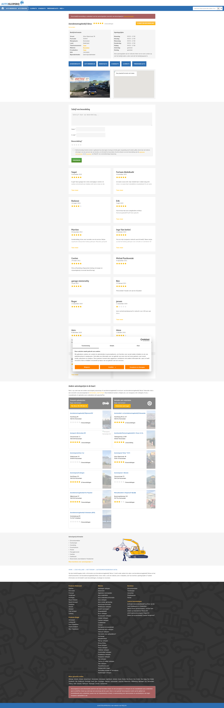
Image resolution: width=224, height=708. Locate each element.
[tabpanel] (90, 84)
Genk (92, 681)
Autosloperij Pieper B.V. (142, 613)
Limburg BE (72, 622)
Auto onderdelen (11, 8)
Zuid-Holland (79, 569)
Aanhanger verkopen (104, 588)
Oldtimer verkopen (103, 650)
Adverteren (101, 591)
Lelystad (120, 681)
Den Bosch (129, 679)
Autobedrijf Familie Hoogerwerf (145, 615)
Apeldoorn (109, 679)
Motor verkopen (102, 647)
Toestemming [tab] (86, 345)
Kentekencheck (102, 638)
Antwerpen (72, 620)
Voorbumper (73, 543)
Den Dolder (136, 679)
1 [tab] (90, 94)
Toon (84, 45)
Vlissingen (92, 683)
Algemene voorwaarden (105, 593)
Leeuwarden (114, 681)
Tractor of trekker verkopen (106, 661)
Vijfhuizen (85, 683)
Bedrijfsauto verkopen (104, 606)
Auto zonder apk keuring (105, 602)
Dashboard (73, 556)
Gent (96, 681)
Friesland (71, 593)
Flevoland (72, 591)
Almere (81, 679)
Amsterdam (95, 679)
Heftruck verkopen (103, 632)
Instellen (111, 367)
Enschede (87, 681)
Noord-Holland (73, 602)
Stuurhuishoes (74, 547)
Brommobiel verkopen (104, 616)
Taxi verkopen (102, 659)
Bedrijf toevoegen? (103, 609)
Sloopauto (33, 8)
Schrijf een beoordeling (145, 23)
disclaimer (88, 154)
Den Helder (150, 679)
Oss (146, 681)
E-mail (73, 135)
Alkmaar (71, 679)
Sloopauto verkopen (104, 657)
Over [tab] (138, 345)
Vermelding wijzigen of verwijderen (108, 670)
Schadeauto (42, 8)
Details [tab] (112, 345)
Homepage (101, 636)
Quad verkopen (102, 645)
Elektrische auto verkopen (105, 629)
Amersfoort (87, 679)
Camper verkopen (103, 618)
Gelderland (72, 595)
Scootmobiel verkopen (104, 652)
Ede (76, 681)
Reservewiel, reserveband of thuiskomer (81, 559)
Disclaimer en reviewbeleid (106, 627)
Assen (120, 679)
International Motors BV (140, 611)
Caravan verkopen (103, 620)
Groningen (71, 597)
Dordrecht (72, 681)
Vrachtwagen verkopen (104, 673)
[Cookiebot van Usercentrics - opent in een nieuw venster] (141, 340)
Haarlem (107, 681)
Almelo (76, 679)
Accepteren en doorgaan (137, 367)
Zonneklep (73, 545)
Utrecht (71, 606)
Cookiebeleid (101, 622)
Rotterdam (72, 27)
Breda (124, 679)
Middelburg (134, 681)
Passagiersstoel (74, 552)
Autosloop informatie (104, 604)
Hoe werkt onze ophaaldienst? (107, 634)
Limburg (71, 613)
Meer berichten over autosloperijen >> (81, 562)
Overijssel (71, 604)
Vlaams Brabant (73, 627)
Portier (72, 550)
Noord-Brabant (73, 600)
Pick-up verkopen (103, 641)
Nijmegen (141, 681)
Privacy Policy (102, 643)
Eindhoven (81, 681)
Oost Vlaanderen (73, 624)
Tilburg (71, 683)
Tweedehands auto (52, 8)
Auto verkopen (22, 8)
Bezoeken (86, 48)
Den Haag (144, 679)
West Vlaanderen (73, 629)
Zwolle (97, 683)
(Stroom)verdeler (75, 540)
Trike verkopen (102, 663)
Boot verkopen (102, 613)
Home (70, 569)
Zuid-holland (100, 393)
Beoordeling (76, 141)
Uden (74, 683)
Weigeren (87, 367)
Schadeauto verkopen (104, 654)
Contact (100, 625)
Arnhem (115, 679)
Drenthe (71, 588)
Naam (73, 129)
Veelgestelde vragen (104, 668)
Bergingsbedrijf (102, 611)
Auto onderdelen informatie (106, 597)
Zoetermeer (103, 683)
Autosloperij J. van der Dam (145, 608)
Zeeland (71, 609)
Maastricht (127, 681)
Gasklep (72, 554)
